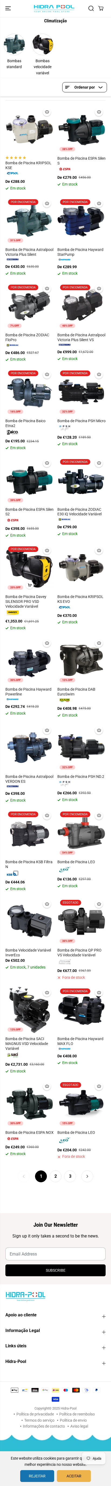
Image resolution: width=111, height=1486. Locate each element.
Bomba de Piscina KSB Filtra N (29, 864)
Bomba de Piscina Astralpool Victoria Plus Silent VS (81, 337)
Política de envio (73, 1420)
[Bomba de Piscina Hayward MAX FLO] (81, 1010)
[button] (8, 8)
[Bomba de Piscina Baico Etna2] (29, 392)
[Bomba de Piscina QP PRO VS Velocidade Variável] (81, 921)
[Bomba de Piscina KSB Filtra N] (29, 833)
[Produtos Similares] (47, 112)
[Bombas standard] (14, 44)
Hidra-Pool (69, 1408)
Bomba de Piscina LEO (76, 862)
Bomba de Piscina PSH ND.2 (80, 776)
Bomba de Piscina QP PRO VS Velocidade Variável (79, 952)
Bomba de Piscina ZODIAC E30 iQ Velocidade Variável (79, 511)
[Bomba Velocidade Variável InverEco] (29, 921)
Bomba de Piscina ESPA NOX (29, 1132)
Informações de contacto (44, 1426)
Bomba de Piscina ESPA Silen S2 (29, 511)
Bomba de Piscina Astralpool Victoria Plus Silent (29, 252)
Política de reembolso (77, 1414)
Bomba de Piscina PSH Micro (81, 421)
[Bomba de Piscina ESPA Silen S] (81, 129)
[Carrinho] (101, 8)
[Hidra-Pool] (54, 8)
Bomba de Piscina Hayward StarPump (80, 252)
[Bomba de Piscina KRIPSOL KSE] (29, 129)
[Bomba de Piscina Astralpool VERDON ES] (29, 747)
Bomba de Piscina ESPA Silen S (81, 160)
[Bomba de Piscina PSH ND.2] (81, 747)
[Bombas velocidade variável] (42, 44)
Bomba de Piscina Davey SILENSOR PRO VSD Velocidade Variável (25, 602)
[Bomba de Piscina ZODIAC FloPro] (29, 306)
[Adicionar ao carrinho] (30, 585)
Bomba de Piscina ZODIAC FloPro (27, 337)
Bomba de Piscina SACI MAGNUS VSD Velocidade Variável (26, 1044)
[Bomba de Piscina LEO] (81, 833)
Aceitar (74, 1476)
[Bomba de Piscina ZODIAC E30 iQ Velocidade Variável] (81, 480)
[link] (55, 1296)
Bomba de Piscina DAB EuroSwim (76, 691)
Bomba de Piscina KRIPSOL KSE (28, 165)
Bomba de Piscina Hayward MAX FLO (80, 1041)
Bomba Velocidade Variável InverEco (28, 952)
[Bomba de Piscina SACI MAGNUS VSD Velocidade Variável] (29, 1010)
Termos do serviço (39, 1420)
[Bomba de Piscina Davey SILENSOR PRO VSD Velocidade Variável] (29, 568)
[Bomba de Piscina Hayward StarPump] (81, 221)
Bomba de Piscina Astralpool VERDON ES (29, 779)
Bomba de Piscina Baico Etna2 (25, 423)
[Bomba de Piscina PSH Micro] (81, 392)
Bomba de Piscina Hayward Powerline (28, 691)
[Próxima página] (87, 1176)
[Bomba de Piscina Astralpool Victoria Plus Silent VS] (81, 306)
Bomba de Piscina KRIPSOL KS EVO (80, 599)
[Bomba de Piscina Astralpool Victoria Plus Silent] (29, 221)
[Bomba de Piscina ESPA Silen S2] (29, 480)
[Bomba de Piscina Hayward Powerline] (29, 660)
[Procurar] (91, 8)
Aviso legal (79, 1426)
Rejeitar (37, 1476)
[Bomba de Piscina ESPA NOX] (29, 1103)
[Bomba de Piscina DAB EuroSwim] (81, 660)
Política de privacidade (35, 1414)
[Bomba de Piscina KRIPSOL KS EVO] (81, 568)
